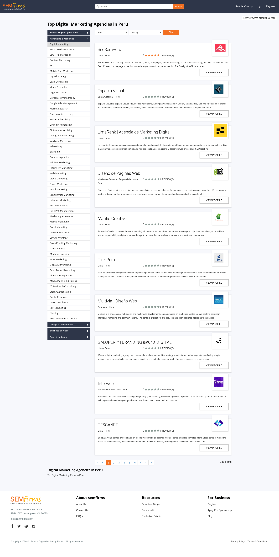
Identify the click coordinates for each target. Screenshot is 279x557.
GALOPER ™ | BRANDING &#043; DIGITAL (134, 342)
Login (259, 6)
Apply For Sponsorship (220, 510)
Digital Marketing (59, 44)
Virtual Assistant (58, 237)
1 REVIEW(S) (167, 55)
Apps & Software (58, 337)
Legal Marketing (58, 92)
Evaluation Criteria (151, 516)
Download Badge (151, 504)
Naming (54, 313)
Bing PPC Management (62, 210)
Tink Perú (106, 259)
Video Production (59, 87)
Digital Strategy (58, 76)
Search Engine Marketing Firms (47, 541)
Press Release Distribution (64, 318)
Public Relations (58, 297)
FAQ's (79, 516)
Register (270, 6)
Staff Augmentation (60, 291)
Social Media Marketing (62, 49)
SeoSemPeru (109, 49)
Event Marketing (58, 227)
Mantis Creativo (112, 218)
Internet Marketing (60, 232)
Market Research (59, 108)
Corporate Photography (62, 97)
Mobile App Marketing (62, 71)
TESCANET (108, 424)
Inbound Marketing (60, 200)
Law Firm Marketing (60, 54)
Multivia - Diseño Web (117, 301)
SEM (52, 65)
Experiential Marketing (62, 194)
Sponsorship (148, 510)
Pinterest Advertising (61, 130)
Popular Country (244, 6)
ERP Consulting (58, 307)
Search (178, 6)
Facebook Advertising (61, 114)
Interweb (106, 383)
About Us (81, 504)
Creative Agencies (59, 157)
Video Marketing (58, 178)
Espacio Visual (111, 90)
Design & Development (61, 324)
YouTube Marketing (60, 141)
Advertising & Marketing (62, 38)
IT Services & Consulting (63, 286)
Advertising (56, 146)
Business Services (59, 330)
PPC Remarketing (59, 205)
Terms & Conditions (257, 541)
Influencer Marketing (61, 167)
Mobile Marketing (59, 221)
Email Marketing (58, 189)
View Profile (214, 72)
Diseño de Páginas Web (119, 173)
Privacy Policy (238, 541)
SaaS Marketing (58, 259)
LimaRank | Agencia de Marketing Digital (134, 132)
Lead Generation (59, 81)
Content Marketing (60, 60)
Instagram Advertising (62, 135)
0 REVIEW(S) (167, 96)
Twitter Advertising (60, 119)
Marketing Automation (62, 216)
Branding (55, 151)
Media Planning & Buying (63, 280)
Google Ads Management (63, 103)
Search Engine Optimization (64, 32)
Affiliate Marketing (60, 162)
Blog (210, 516)
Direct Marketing (59, 184)
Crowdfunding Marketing (63, 243)
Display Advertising (60, 264)
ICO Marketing (57, 248)
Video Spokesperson (61, 275)
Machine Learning (59, 254)
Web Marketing (58, 173)
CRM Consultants (59, 302)
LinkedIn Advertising (61, 124)
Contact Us (82, 510)
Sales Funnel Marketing (62, 270)
